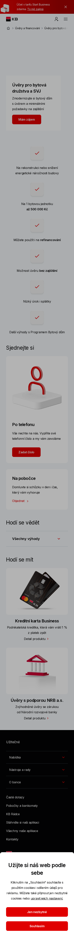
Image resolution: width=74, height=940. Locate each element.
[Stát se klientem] (56, 19)
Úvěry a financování (27, 28)
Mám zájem (26, 119)
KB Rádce (13, 814)
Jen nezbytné (37, 912)
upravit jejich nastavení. (47, 898)
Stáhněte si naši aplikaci (22, 822)
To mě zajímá (35, 9)
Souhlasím (37, 926)
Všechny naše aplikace (22, 831)
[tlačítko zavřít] (64, 7)
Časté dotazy (15, 797)
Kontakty (12, 839)
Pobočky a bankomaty (22, 806)
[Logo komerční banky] (15, 19)
